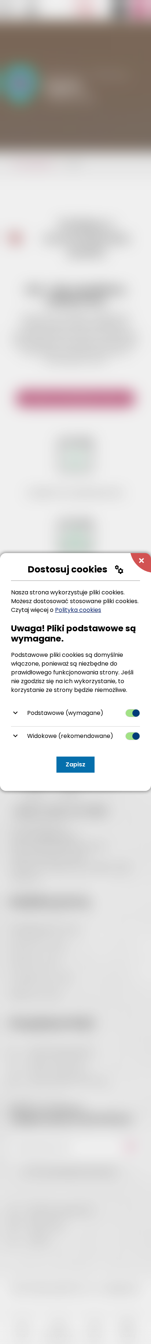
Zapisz (75, 764)
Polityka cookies (78, 610)
